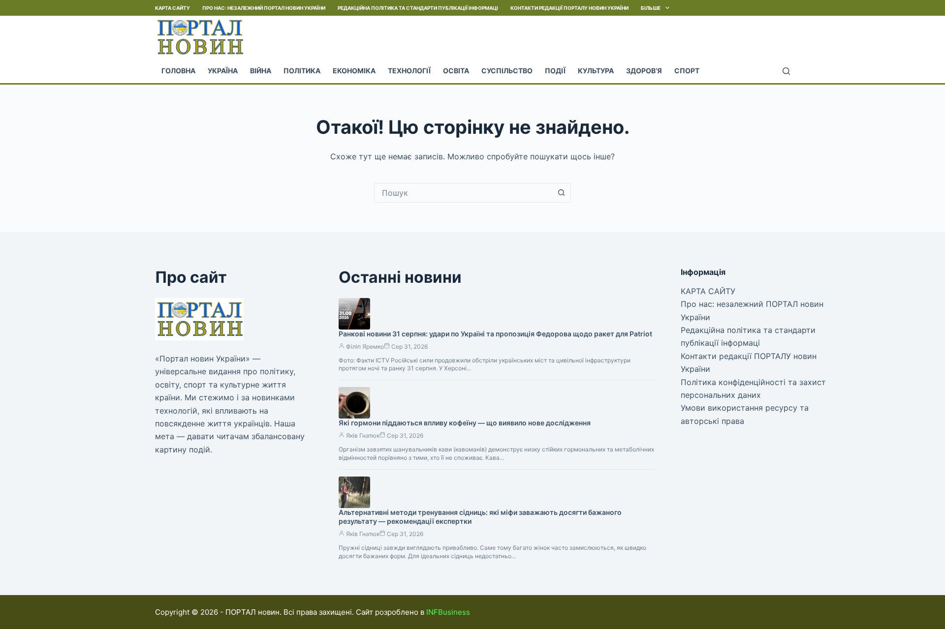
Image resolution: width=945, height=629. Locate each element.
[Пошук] (786, 71)
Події (555, 70)
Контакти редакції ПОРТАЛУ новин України (569, 8)
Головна (178, 70)
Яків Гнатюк (362, 435)
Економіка (354, 70)
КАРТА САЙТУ (172, 8)
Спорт (686, 70)
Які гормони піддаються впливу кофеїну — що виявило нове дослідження (465, 423)
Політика (302, 70)
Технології (409, 70)
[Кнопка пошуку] (561, 192)
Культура (596, 70)
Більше (651, 8)
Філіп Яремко (365, 346)
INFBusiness (448, 612)
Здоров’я (644, 70)
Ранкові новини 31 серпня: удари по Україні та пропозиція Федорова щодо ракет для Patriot (495, 333)
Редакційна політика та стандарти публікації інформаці (418, 8)
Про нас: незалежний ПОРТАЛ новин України (263, 8)
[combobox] (463, 193)
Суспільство (507, 70)
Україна (223, 70)
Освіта (456, 70)
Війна (260, 70)
